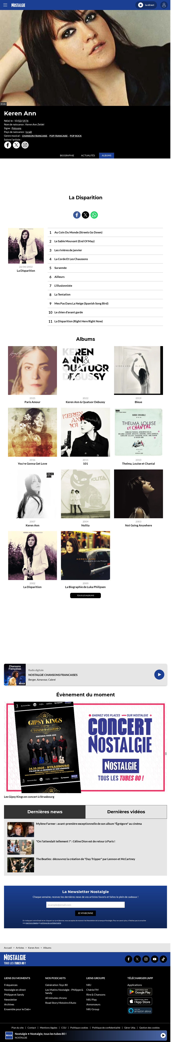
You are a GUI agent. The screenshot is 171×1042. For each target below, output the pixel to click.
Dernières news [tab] (44, 811)
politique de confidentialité (50, 923)
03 (19, 120)
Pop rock (76, 136)
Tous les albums (85, 595)
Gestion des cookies (149, 1027)
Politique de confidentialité (106, 1027)
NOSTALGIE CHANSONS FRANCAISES (52, 675)
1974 (25, 120)
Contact (32, 1027)
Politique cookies (79, 1027)
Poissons (16, 128)
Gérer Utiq (129, 1027)
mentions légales (32, 923)
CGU (63, 1027)
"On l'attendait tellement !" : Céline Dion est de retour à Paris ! (75, 841)
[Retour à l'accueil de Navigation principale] (18, 5)
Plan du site (18, 1027)
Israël (29, 131)
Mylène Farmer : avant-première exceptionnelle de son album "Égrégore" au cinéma (89, 823)
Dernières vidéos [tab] (126, 811)
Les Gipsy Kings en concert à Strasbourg (29, 796)
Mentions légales (48, 1027)
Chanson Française (34, 136)
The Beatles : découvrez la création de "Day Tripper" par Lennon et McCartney (85, 859)
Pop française (58, 136)
